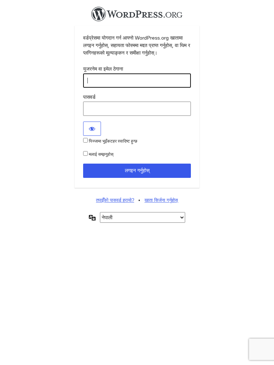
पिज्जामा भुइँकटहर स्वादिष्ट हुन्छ (112, 141)
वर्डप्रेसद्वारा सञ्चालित (137, 16)
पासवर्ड (89, 97)
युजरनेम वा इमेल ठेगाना (103, 69)
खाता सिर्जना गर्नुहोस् (161, 200)
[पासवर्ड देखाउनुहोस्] (92, 129)
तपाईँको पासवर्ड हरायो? (115, 200)
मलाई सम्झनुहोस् (100, 154)
